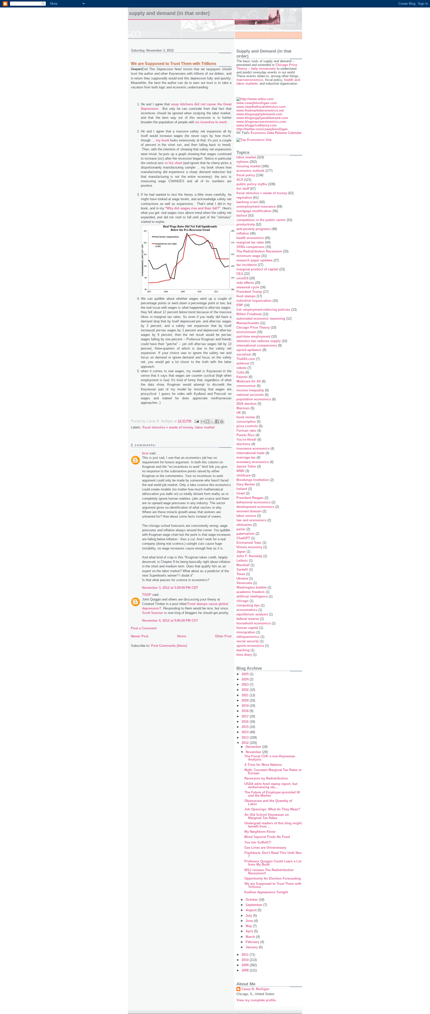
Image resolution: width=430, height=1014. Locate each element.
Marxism (243, 408)
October (252, 899)
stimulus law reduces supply (258, 341)
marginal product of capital (257, 269)
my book (162, 140)
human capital (247, 628)
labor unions (246, 516)
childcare (243, 475)
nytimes (242, 162)
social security (247, 641)
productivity (245, 224)
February (253, 942)
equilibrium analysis (252, 614)
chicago (242, 601)
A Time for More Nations (263, 765)
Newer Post (139, 636)
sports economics (250, 646)
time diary (244, 654)
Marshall (243, 565)
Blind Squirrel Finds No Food (267, 837)
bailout (241, 215)
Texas (240, 574)
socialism (243, 354)
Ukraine (242, 578)
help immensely (263, 68)
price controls (247, 426)
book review (245, 417)
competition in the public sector (261, 220)
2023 (246, 684)
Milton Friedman (249, 314)
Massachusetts (247, 323)
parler (240, 529)
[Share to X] (212, 421)
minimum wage (248, 256)
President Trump (249, 292)
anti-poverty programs (253, 229)
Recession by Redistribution (266, 778)
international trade (250, 453)
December (254, 747)
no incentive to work (211, 122)
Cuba (240, 372)
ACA (239, 179)
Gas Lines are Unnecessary (265, 847)
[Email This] (202, 421)
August (252, 910)
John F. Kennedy (249, 556)
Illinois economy (249, 547)
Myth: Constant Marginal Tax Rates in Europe (273, 771)
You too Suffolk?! (257, 842)
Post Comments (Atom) (169, 646)
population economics (253, 399)
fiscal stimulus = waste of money (167, 427)
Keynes (242, 377)
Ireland (241, 489)
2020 (246, 700)
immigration (245, 632)
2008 (246, 970)
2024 (246, 679)
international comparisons (256, 345)
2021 (246, 695)
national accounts (250, 395)
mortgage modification (253, 211)
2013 (246, 737)
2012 (246, 743)
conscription (246, 421)
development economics (255, 507)
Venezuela (244, 583)
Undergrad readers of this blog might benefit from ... (273, 824)
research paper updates (254, 260)
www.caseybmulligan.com (256, 103)
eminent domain (249, 511)
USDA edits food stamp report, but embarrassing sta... (270, 785)
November (254, 752)
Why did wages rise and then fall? (192, 208)
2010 (246, 960)
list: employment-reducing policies (263, 309)
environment (246, 332)
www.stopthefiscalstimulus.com (261, 107)
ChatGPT (243, 538)
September (254, 905)
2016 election (246, 404)
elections (243, 444)
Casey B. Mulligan (255, 989)
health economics (250, 238)
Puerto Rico (245, 435)
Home (181, 636)
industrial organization (253, 300)
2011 (246, 954)
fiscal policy (245, 175)
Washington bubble (251, 587)
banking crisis (247, 202)
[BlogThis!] (207, 421)
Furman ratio (246, 430)
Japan (241, 551)
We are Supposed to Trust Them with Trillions (272, 885)
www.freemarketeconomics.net (260, 110)
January (252, 947)
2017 (246, 716)
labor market (205, 427)
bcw (145, 453)
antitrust (242, 363)
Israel (240, 493)
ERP (239, 305)
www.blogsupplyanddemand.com (262, 118)
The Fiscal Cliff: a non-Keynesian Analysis (269, 757)
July (249, 915)
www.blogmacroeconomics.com (261, 121)
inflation (242, 233)
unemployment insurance (256, 206)
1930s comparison (250, 247)
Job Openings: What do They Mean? (272, 809)
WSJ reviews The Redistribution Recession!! (269, 871)
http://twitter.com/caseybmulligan (262, 129)
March (251, 937)
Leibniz (242, 560)
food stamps (246, 296)
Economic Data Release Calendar (276, 133)
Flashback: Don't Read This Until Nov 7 (273, 854)
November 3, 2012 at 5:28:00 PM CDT (170, 588)
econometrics (246, 610)
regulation (244, 197)
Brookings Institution (252, 480)
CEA (239, 274)
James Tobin (246, 466)
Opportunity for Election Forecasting (272, 878)
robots (241, 368)
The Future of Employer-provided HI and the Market (272, 793)
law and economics (251, 520)
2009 (246, 965)
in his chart (173, 163)
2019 (246, 706)
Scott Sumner (152, 613)
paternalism (245, 534)
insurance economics (252, 448)
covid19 (242, 278)
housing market (248, 166)
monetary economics (252, 462)
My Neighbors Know (259, 832)
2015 (246, 727)
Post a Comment (144, 628)
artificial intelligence (252, 596)
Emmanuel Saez (249, 542)
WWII (240, 471)
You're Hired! (246, 439)
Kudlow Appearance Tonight (266, 892)
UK (238, 413)
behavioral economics (253, 502)
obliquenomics (248, 637)
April (250, 931)
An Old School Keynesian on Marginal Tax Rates (266, 816)
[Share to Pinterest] (221, 421)
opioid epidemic (249, 350)
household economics (253, 623)
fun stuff (242, 188)
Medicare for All (248, 381)
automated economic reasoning (260, 318)
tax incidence (246, 265)
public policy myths (251, 184)
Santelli (242, 569)
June (250, 921)
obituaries (244, 525)
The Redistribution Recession (259, 251)
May (249, 926)
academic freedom (250, 592)
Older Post (223, 636)
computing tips (248, 605)
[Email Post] (196, 421)
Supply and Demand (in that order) (169, 13)
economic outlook (250, 171)
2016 (246, 721)
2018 (246, 711)
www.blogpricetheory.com (256, 125)
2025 (246, 674)
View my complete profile (256, 1000)
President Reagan (250, 498)
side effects (245, 283)
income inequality (250, 390)
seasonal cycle (247, 287)
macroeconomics (249, 80)
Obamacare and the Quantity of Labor (268, 802)
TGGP (146, 594)
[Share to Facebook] (217, 421)
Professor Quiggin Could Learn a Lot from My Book (272, 862)
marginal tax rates (250, 242)
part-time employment (253, 336)
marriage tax (246, 457)
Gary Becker (245, 484)
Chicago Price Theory (253, 327)
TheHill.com (245, 359)
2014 (246, 732)
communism (246, 386)
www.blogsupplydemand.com (259, 114)
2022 (246, 690)
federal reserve (247, 619)
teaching (243, 650)
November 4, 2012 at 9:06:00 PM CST (170, 620)
